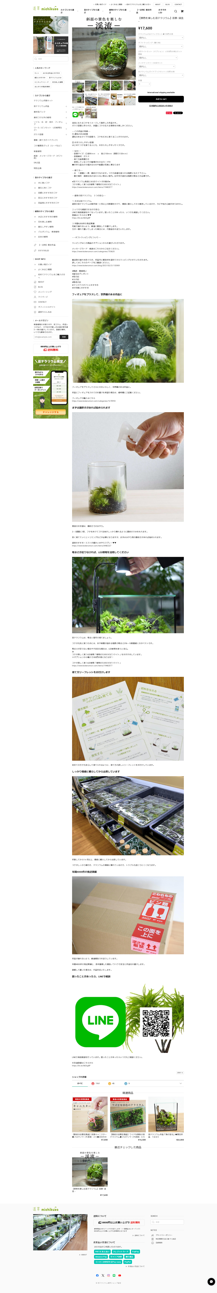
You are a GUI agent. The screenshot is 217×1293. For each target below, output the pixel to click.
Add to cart (161, 99)
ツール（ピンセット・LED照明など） (48, 129)
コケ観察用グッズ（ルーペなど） (48, 146)
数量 (140, 80)
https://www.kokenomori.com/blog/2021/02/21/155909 (96, 265)
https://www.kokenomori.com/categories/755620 (93, 251)
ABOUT (157, 4)
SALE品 (37, 163)
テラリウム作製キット (43, 101)
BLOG (168, 4)
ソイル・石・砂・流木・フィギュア (48, 123)
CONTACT (178, 4)
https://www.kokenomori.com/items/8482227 (91, 546)
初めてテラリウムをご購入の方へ (138, 4)
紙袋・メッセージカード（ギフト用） (48, 157)
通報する (180, 1073)
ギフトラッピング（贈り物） (150, 43)
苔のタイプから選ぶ (91, 11)
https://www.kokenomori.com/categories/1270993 (94, 401)
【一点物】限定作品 (144, 11)
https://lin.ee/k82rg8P (81, 218)
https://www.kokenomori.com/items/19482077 (92, 187)
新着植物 (37, 151)
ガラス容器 (38, 134)
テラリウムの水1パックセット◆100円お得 (155, 34)
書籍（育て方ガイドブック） (46, 140)
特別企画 (37, 168)
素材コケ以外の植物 (42, 118)
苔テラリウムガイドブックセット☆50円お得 (156, 72)
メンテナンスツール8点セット (150, 63)
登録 (64, 337)
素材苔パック (39, 112)
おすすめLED (162, 11)
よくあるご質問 (116, 4)
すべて (80, 1083)
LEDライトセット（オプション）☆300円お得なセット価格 (160, 53)
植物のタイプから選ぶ (117, 11)
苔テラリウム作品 (41, 106)
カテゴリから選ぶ (67, 11)
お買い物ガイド (100, 4)
